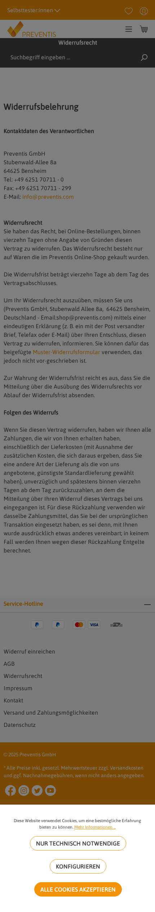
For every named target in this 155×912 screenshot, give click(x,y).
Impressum (18, 688)
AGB (9, 663)
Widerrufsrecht (23, 676)
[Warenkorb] (144, 29)
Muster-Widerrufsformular (66, 352)
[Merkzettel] (129, 11)
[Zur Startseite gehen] (31, 28)
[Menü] (129, 29)
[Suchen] (144, 57)
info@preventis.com (48, 196)
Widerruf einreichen (29, 651)
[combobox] (60, 57)
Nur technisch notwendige (78, 843)
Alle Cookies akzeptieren (78, 889)
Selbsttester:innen (30, 10)
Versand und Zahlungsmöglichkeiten (51, 712)
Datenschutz (20, 724)
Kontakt (13, 700)
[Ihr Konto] (144, 11)
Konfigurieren (78, 866)
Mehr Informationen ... (95, 827)
